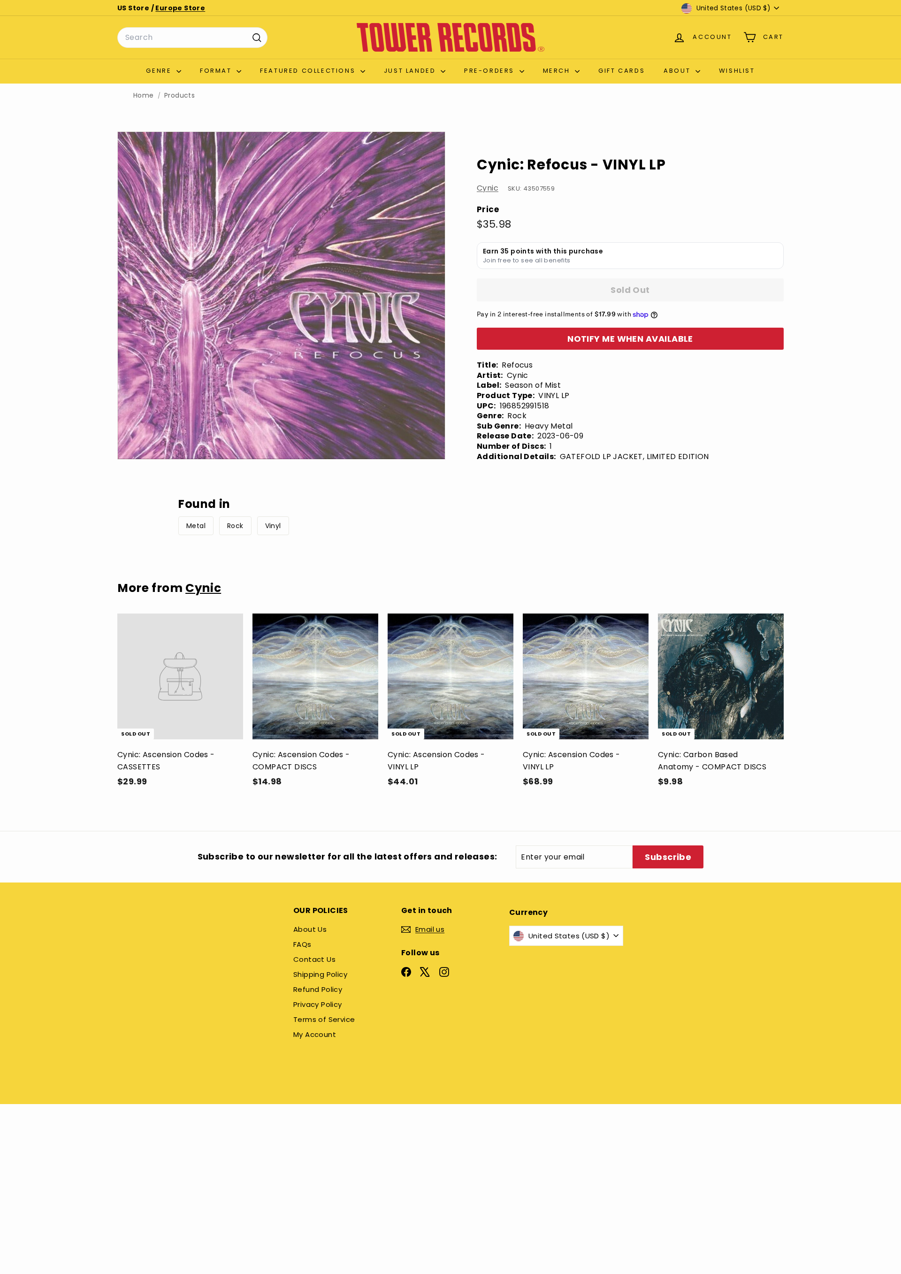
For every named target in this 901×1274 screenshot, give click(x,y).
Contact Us (314, 959)
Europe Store (180, 8)
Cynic (487, 188)
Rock (235, 525)
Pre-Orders (490, 70)
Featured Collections (309, 70)
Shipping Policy (320, 974)
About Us (310, 929)
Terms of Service (324, 1019)
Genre (160, 70)
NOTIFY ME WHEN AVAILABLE (630, 339)
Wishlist (737, 70)
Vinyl (273, 525)
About (678, 70)
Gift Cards (621, 70)
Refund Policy (317, 989)
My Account (314, 1034)
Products (179, 95)
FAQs (302, 944)
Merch (558, 70)
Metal (196, 525)
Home (143, 95)
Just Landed (411, 70)
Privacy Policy (317, 1004)
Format (217, 70)
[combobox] (192, 37)
